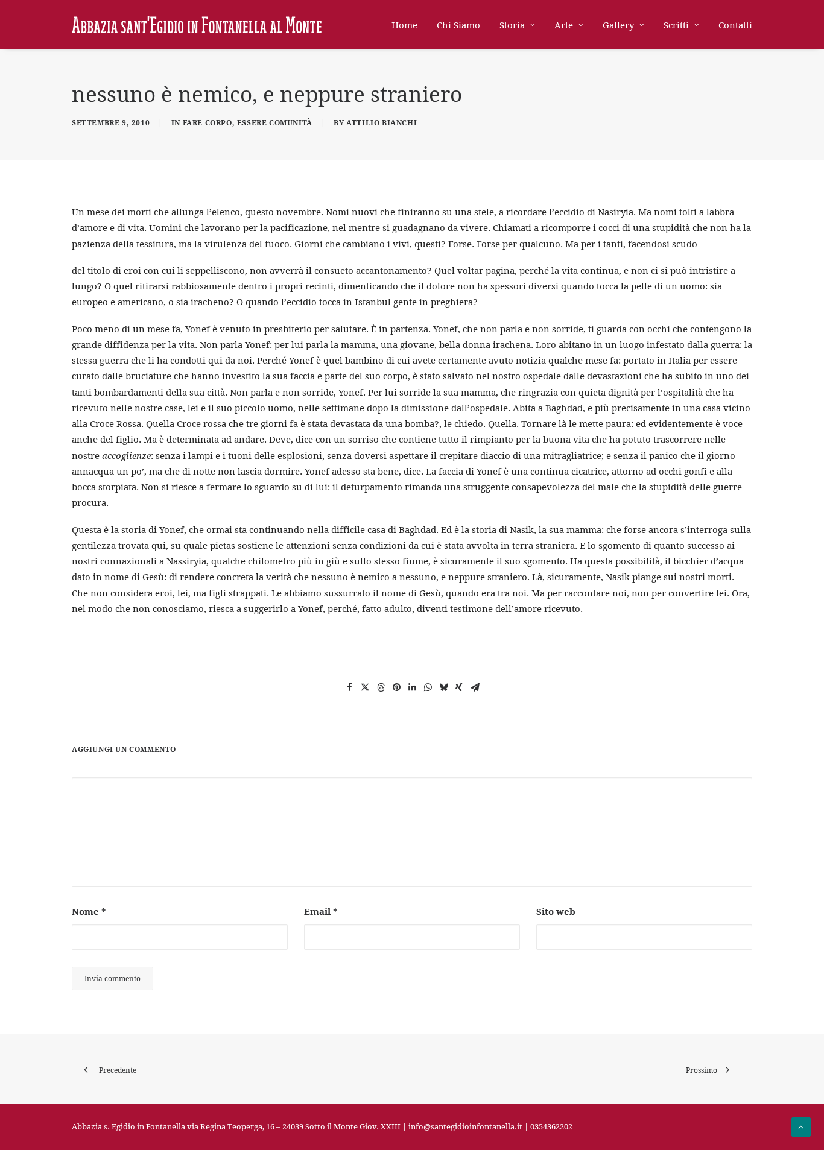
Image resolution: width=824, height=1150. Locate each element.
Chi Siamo (458, 25)
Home (404, 25)
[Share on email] (474, 687)
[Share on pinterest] (396, 687)
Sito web (555, 911)
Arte (563, 25)
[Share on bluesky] (443, 687)
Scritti (676, 25)
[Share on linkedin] (412, 687)
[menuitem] (408, 24)
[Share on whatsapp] (427, 687)
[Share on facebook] (349, 687)
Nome (89, 911)
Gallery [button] (618, 25)
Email (321, 911)
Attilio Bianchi (381, 123)
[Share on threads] (380, 687)
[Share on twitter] (365, 687)
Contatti (735, 25)
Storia (512, 25)
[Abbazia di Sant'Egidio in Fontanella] (197, 24)
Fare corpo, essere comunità (247, 123)
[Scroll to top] (801, 1126)
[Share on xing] (459, 687)
